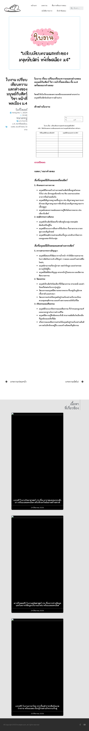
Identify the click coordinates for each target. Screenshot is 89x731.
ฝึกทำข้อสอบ (61, 11)
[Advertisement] (16, 171)
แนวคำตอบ (20, 126)
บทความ (44, 5)
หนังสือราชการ (47, 11)
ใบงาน (24, 121)
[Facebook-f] (80, 725)
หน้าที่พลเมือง (21, 123)
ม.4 (20, 121)
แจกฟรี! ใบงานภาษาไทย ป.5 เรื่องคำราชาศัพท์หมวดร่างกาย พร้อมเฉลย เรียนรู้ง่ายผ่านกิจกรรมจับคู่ (37, 707)
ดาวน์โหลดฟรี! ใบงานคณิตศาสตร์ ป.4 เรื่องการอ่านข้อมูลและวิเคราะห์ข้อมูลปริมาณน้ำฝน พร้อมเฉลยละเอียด (37, 604)
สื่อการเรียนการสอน (59, 5)
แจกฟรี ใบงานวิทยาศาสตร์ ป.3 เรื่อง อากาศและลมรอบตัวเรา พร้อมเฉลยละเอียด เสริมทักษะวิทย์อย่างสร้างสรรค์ (37, 501)
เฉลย (13, 126)
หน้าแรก (34, 5)
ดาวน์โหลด (39, 162)
